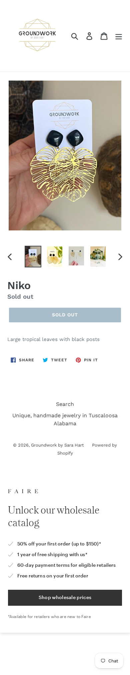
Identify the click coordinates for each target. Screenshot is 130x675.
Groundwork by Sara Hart (57, 445)
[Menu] (118, 35)
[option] (33, 256)
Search (65, 404)
